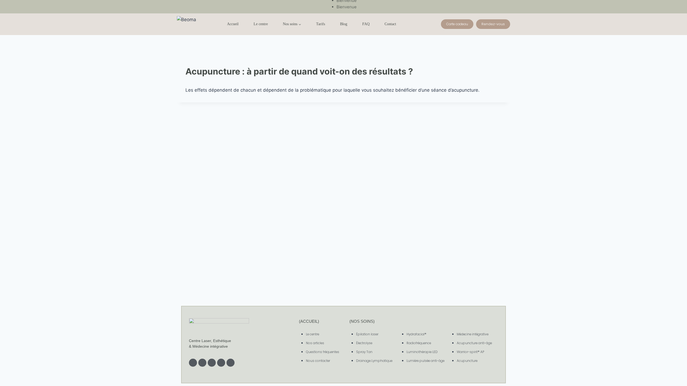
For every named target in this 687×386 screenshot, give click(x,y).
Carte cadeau (457, 24)
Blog (343, 24)
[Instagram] (193, 363)
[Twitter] (221, 363)
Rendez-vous (493, 24)
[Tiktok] (230, 363)
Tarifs (320, 24)
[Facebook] (202, 363)
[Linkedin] (212, 363)
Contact (390, 24)
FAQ (366, 24)
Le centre (261, 24)
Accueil (233, 24)
